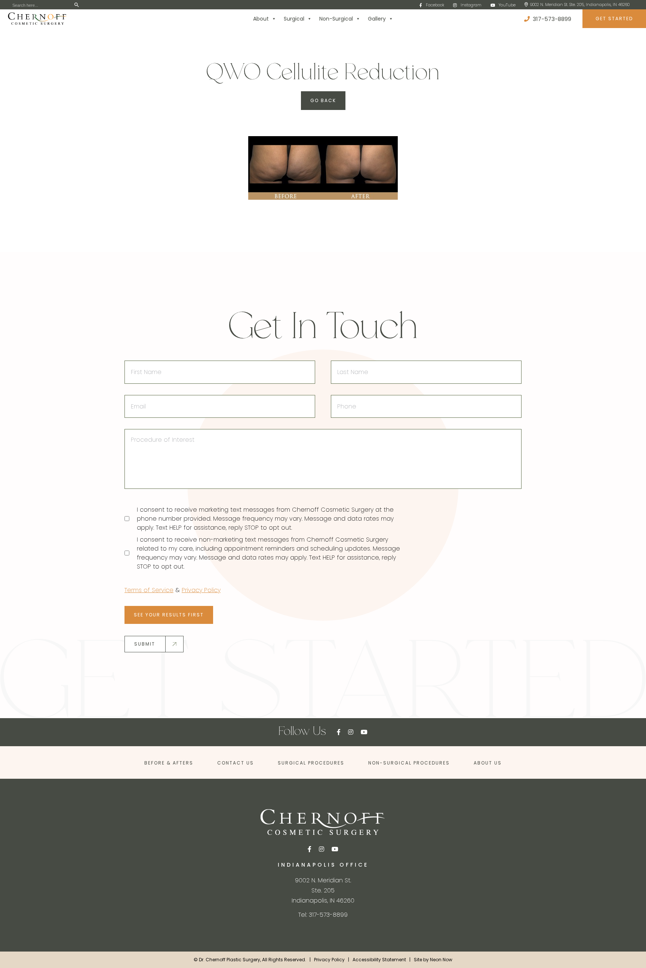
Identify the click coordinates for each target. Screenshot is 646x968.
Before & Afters (168, 763)
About (261, 18)
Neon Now (441, 959)
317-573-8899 (551, 19)
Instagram (471, 5)
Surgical (294, 18)
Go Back (323, 100)
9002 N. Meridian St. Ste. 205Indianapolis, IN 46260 (323, 890)
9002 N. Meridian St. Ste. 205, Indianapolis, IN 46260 (580, 4)
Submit (144, 644)
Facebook (435, 5)
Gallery (377, 18)
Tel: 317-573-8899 (323, 914)
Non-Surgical (336, 18)
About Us (488, 763)
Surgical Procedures (311, 763)
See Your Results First (169, 615)
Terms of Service (148, 590)
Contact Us (235, 763)
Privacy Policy (201, 590)
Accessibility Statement (379, 959)
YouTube (507, 5)
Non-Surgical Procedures (409, 763)
